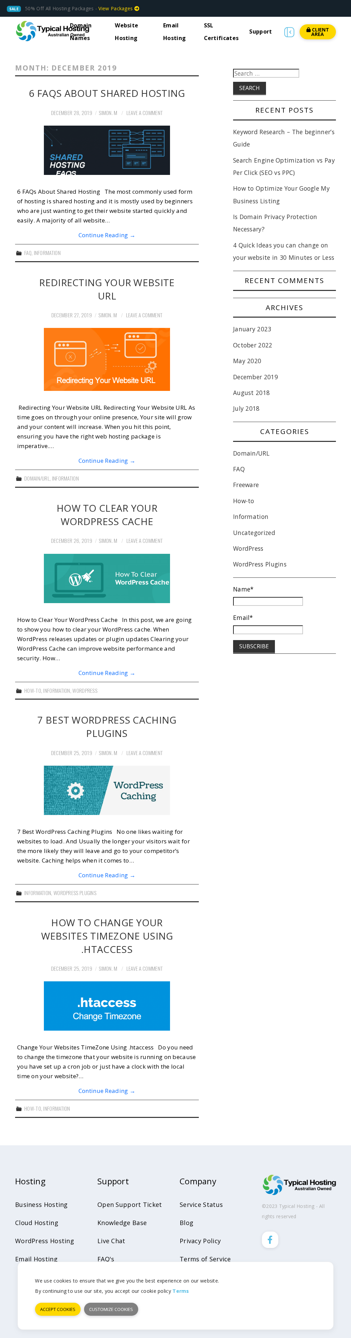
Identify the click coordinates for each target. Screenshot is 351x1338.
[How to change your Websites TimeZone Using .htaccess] (107, 1006)
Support (260, 31)
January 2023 (252, 329)
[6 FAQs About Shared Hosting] (107, 150)
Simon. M (108, 113)
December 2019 (255, 377)
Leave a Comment (144, 113)
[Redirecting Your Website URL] (107, 359)
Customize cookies (111, 1309)
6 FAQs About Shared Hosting (107, 93)
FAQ (28, 253)
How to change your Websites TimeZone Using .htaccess (107, 936)
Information (47, 253)
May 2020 (247, 361)
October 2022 (253, 345)
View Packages (116, 8)
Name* (243, 589)
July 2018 (246, 408)
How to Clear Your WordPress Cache (107, 514)
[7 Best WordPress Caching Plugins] (107, 790)
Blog (186, 1223)
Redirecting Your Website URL (106, 289)
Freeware (246, 485)
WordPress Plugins (74, 893)
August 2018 (251, 392)
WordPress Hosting (44, 1241)
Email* (243, 617)
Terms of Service (205, 1259)
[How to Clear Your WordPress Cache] (107, 578)
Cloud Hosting (36, 1223)
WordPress (84, 690)
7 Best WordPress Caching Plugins (106, 726)
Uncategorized (254, 532)
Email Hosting (36, 1259)
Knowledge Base (122, 1223)
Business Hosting (41, 1204)
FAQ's (105, 1259)
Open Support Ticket (129, 1204)
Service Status (201, 1204)
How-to (32, 690)
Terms (180, 1291)
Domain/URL (37, 478)
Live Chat (111, 1241)
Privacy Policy (200, 1241)
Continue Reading (106, 235)
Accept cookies (57, 1309)
